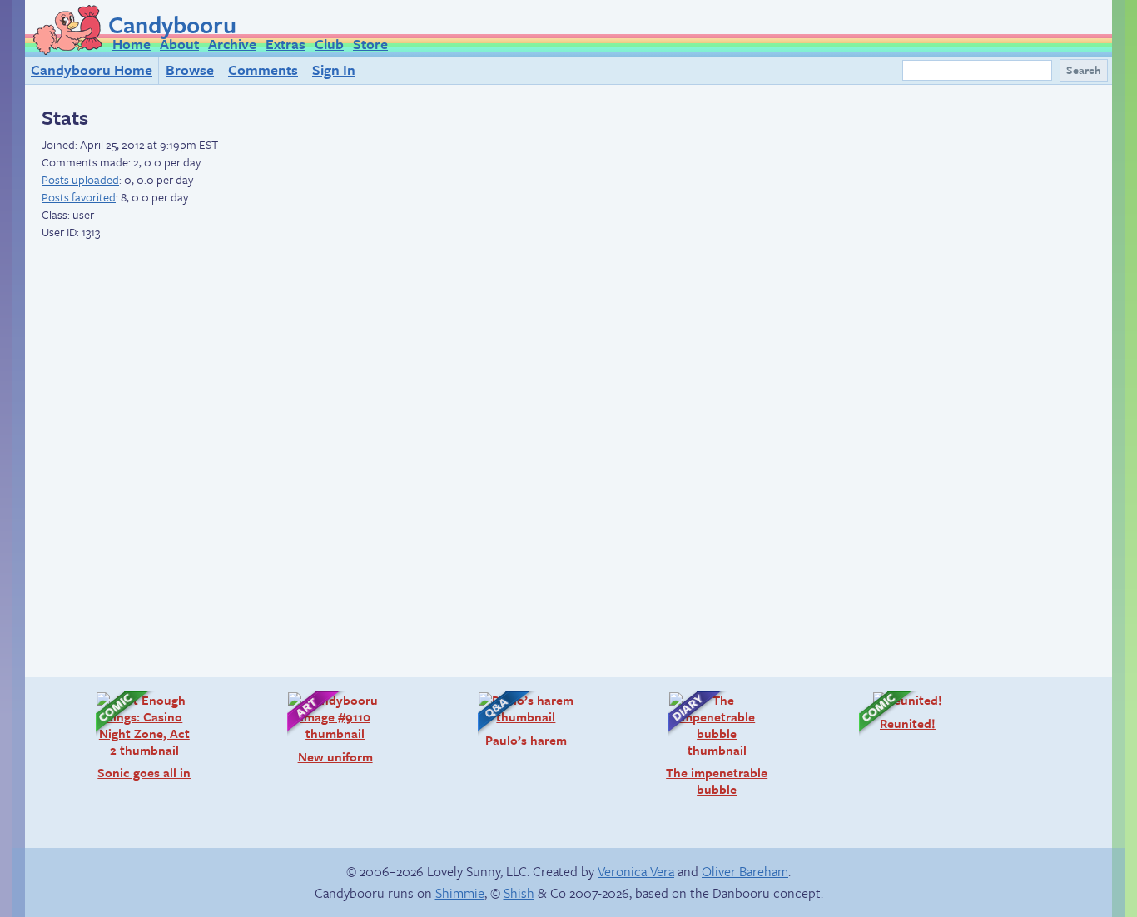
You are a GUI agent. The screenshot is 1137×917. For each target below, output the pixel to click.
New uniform (322, 728)
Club (329, 43)
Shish (519, 893)
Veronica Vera (636, 871)
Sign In (333, 69)
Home (131, 43)
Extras (285, 43)
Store (370, 43)
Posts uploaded (80, 179)
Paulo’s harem (514, 719)
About (179, 43)
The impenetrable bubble (709, 744)
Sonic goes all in (135, 736)
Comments (263, 69)
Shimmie (459, 893)
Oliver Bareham (745, 871)
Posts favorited (79, 197)
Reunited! (889, 711)
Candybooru (172, 24)
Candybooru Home (91, 69)
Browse (190, 69)
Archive (232, 43)
